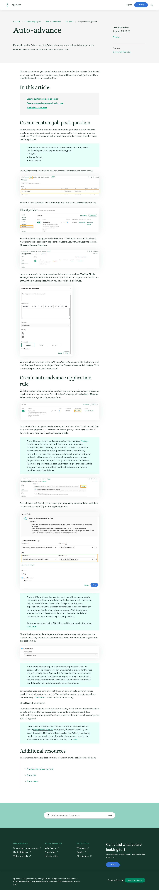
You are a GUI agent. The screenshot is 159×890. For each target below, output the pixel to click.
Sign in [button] (129, 5)
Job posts (69, 22)
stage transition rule (43, 729)
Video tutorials (20, 855)
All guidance (82, 855)
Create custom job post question (43, 99)
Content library (21, 851)
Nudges (84, 441)
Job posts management (87, 22)
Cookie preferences (115, 880)
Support (16, 22)
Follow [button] (116, 37)
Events (80, 851)
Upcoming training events (26, 847)
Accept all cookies (135, 880)
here (75, 739)
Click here (39, 697)
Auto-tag (31, 775)
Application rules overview (40, 769)
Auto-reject (32, 781)
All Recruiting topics (32, 22)
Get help (141, 5)
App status (50, 851)
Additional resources (37, 107)
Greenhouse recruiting (122, 52)
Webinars (81, 847)
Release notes (51, 855)
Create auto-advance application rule (45, 103)
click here (31, 626)
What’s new (51, 847)
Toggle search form (152, 5)
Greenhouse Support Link (7, 5)
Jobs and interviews (53, 22)
